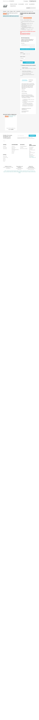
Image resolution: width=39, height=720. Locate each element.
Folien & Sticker (13, 4)
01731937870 (11, 1)
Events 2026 (5, 156)
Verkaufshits (5, 148)
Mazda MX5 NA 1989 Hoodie (11, 128)
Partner (4, 158)
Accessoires (21, 4)
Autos (26, 4)
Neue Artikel (5, 147)
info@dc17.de (33, 157)
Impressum (13, 150)
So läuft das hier (5, 157)
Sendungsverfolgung (23, 146)
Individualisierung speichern (27, 49)
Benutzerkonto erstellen (23, 148)
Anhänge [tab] (30, 81)
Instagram (4, 141)
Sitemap (4, 159)
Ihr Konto (22, 144)
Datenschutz (13, 147)
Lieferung (13, 146)
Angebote (4, 146)
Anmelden (21, 147)
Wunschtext (22, 43)
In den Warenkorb (29, 62)
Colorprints (32, 4)
